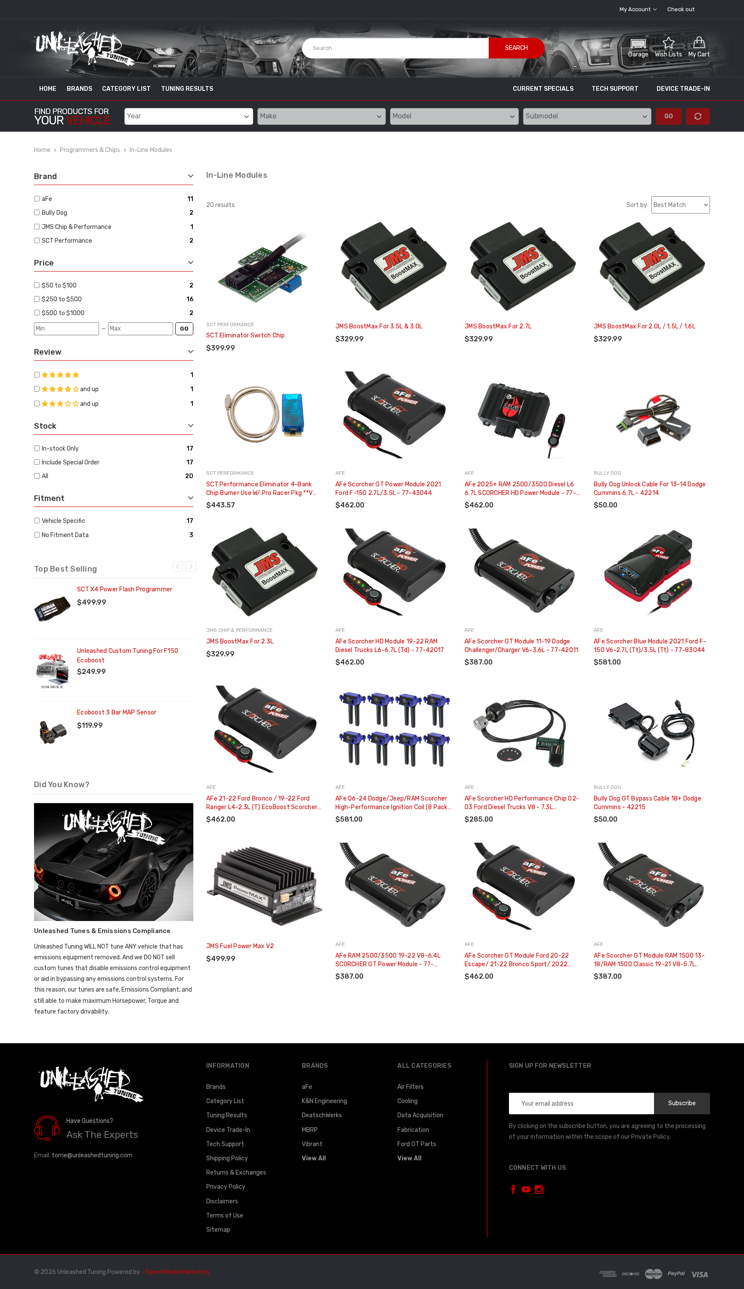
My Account (636, 9)
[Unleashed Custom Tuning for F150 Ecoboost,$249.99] (52, 670)
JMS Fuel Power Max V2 (240, 946)
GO (184, 328)
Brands (79, 89)
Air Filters (410, 1087)
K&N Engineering (324, 1101)
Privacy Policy (225, 1186)
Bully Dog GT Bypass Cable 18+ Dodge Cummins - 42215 (647, 803)
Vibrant (312, 1144)
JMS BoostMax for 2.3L (239, 641)
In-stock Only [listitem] (60, 448)
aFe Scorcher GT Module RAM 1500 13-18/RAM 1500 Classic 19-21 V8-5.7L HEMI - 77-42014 (649, 960)
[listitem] (114, 285)
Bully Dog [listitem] (54, 212)
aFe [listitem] (47, 199)
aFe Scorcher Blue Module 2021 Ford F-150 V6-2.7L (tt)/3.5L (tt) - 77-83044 (650, 646)
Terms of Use (224, 1215)
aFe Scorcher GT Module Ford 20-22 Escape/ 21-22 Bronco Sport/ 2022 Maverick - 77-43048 (517, 960)
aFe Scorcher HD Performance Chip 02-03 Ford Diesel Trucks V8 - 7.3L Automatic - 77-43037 (522, 803)
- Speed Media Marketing (175, 1272)
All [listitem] (45, 476)
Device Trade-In (683, 89)
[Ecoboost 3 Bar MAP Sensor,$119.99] (52, 732)
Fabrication (413, 1130)
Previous (178, 566)
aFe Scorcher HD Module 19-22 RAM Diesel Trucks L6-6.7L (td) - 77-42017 (389, 646)
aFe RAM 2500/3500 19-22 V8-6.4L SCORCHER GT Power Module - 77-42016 (387, 960)
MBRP (310, 1130)
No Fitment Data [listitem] (65, 535)
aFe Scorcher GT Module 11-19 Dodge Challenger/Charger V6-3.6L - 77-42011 (521, 646)
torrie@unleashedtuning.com (92, 1155)
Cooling (407, 1101)
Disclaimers (222, 1201)
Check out (680, 9)
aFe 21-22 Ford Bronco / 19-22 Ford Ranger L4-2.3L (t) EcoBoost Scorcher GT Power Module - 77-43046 (261, 803)
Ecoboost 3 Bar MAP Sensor (116, 712)
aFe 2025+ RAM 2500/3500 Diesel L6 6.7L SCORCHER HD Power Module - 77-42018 (520, 489)
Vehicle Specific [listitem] (63, 521)
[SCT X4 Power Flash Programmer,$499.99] (52, 609)
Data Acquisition (420, 1115)
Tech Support (615, 89)
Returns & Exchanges (236, 1172)
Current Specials (543, 89)
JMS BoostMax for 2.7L (498, 326)
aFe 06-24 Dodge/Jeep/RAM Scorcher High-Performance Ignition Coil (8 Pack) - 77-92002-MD (392, 803)
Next (191, 566)
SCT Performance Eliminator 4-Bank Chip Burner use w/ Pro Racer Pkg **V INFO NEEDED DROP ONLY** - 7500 (259, 489)
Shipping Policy (227, 1158)
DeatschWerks (322, 1115)
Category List (126, 89)
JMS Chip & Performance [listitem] (77, 227)
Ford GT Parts (416, 1144)
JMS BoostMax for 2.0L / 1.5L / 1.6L (644, 326)
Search (516, 48)
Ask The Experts (102, 1135)
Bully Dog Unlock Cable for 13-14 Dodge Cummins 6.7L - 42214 (650, 489)
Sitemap (218, 1229)
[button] (638, 47)
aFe (307, 1087)
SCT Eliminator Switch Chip (245, 335)
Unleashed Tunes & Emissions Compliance (102, 931)
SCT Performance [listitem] (67, 240)
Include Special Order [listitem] (70, 462)
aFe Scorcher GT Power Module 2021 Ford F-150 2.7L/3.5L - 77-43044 (388, 489)
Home (47, 89)
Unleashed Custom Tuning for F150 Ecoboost (127, 655)
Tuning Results (187, 89)
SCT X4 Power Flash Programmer (124, 589)
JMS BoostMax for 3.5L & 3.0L (378, 326)
